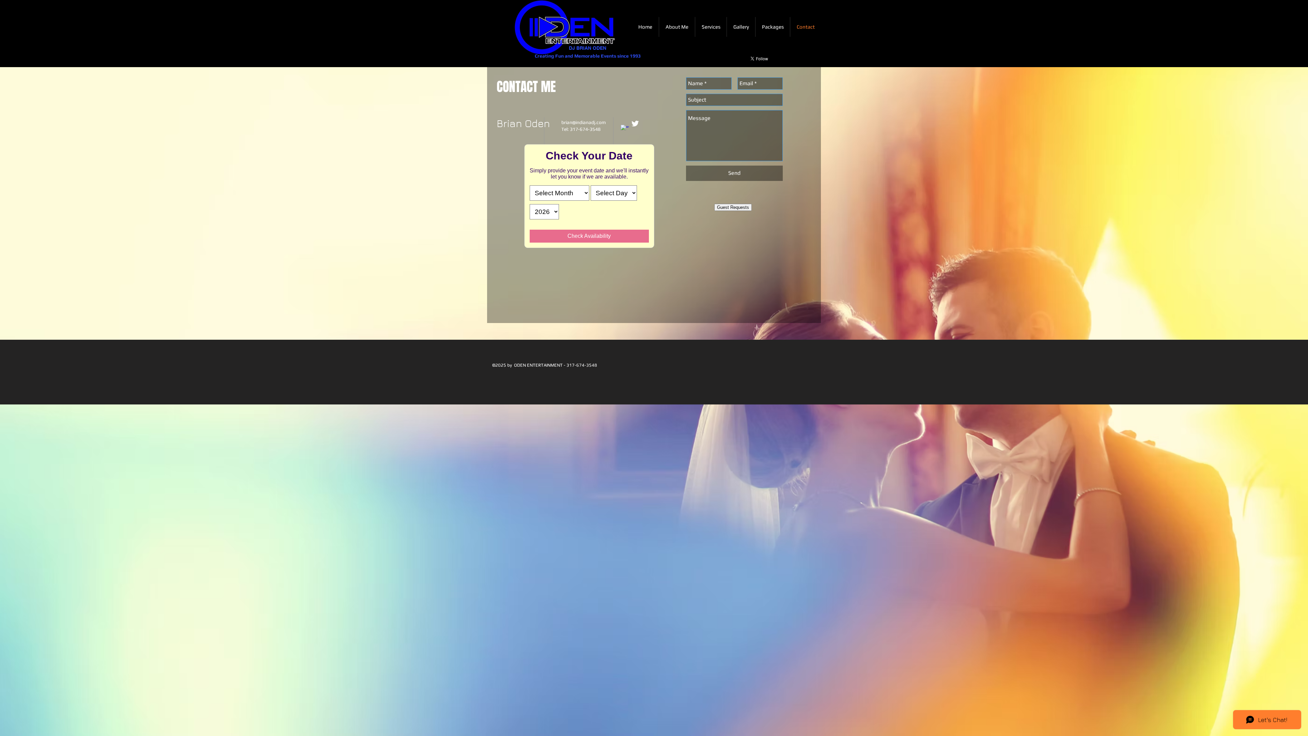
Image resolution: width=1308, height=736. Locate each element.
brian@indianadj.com (583, 122)
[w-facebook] (625, 129)
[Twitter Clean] (635, 123)
